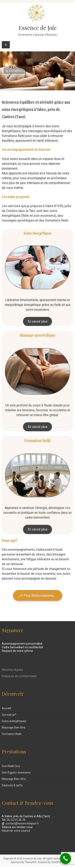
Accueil (6, 708)
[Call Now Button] (65, 858)
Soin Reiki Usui (11, 766)
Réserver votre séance (16, 830)
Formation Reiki (37, 440)
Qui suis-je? (9, 714)
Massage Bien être (13, 727)
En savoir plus (37, 321)
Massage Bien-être (14, 779)
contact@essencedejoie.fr (22, 823)
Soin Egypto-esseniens (16, 772)
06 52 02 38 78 (16, 819)
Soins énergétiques (37, 233)
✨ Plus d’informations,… (37, 595)
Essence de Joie (38, 27)
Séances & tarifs (12, 785)
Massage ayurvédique (37, 335)
